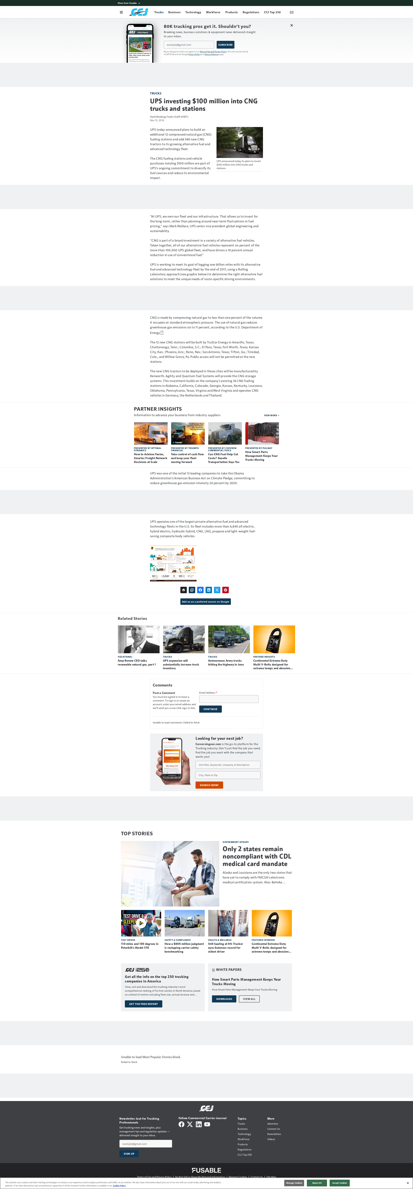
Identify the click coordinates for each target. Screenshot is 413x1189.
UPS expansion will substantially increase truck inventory (181, 664)
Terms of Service (211, 54)
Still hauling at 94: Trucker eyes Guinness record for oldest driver (225, 947)
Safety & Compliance (178, 940)
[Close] (407, 1183)
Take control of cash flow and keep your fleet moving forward (187, 458)
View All (249, 999)
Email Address (208, 692)
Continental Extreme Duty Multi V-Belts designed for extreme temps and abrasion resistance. (271, 665)
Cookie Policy (119, 1185)
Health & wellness (220, 940)
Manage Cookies (238, 1177)
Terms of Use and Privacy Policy (213, 51)
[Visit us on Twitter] (190, 1124)
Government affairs (236, 842)
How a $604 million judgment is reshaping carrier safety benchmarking (184, 947)
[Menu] (121, 12)
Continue (210, 709)
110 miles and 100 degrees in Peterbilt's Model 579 (139, 946)
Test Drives (128, 940)
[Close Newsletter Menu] (292, 25)
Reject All (317, 1183)
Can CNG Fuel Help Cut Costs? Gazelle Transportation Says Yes (223, 458)
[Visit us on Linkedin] (199, 1124)
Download (224, 999)
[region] (206, 1183)
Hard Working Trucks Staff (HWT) (169, 116)
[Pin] (225, 590)
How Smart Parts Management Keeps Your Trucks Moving (261, 456)
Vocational (125, 656)
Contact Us (257, 1177)
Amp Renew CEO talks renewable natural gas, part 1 (137, 662)
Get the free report (143, 1004)
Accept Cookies (339, 1183)
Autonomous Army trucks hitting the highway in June (226, 662)
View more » (271, 415)
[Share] (200, 590)
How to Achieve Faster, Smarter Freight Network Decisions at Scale (150, 458)
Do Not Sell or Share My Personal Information (200, 1177)
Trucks (155, 93)
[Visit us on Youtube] (207, 1124)
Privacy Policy (194, 54)
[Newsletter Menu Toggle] (292, 12)
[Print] (183, 590)
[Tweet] (217, 590)
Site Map (271, 1177)
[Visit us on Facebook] (181, 1124)
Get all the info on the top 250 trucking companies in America (156, 979)
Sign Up (129, 1153)
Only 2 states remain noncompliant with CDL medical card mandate (257, 856)
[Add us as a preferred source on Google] (192, 590)
